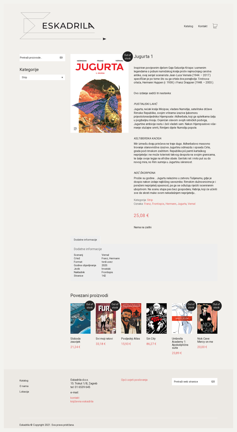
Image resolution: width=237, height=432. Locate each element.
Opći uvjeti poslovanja (134, 379)
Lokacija (24, 391)
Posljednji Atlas (130, 338)
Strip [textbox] (42, 77)
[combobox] (42, 77)
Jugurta (182, 203)
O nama (24, 386)
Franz (147, 203)
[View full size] (75, 59)
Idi (61, 57)
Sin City (151, 338)
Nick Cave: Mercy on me (205, 340)
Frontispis (158, 203)
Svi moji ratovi (104, 338)
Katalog (24, 380)
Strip (150, 200)
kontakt (74, 397)
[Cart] (215, 26)
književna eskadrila (81, 401)
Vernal (191, 203)
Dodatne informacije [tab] (85, 239)
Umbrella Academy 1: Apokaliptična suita (180, 343)
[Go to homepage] (63, 26)
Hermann (171, 203)
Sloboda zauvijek (75, 340)
